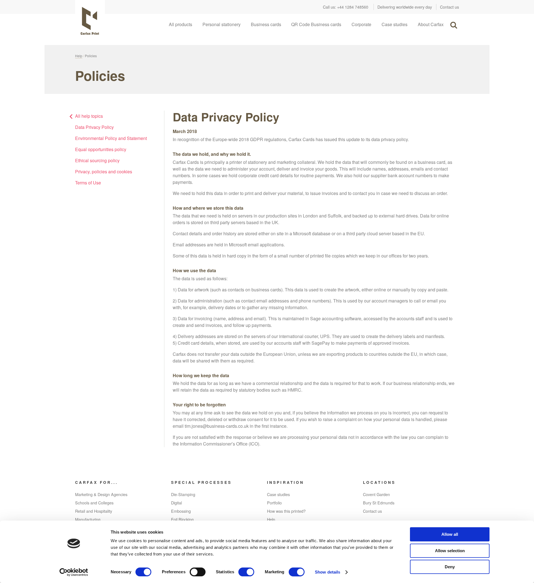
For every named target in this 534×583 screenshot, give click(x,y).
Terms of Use (88, 182)
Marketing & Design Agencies (101, 494)
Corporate (361, 24)
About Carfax (431, 24)
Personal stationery (221, 24)
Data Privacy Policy (95, 127)
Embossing (181, 511)
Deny (450, 566)
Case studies (394, 24)
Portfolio (274, 503)
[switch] (198, 571)
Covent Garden (376, 494)
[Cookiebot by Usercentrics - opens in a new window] (74, 572)
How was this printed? (286, 511)
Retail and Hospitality (93, 511)
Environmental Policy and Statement (111, 138)
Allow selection (450, 550)
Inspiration (285, 482)
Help (78, 55)
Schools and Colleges (94, 503)
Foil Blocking (182, 519)
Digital (176, 503)
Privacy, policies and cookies (103, 171)
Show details (327, 572)
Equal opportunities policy (100, 149)
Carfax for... (96, 482)
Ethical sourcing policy (97, 160)
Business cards (266, 24)
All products (180, 24)
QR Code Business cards (316, 24)
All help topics (89, 116)
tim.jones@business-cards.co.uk (217, 426)
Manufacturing (87, 519)
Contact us (449, 7)
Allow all (449, 534)
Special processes (201, 482)
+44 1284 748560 (352, 7)
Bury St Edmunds (378, 503)
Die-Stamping (183, 494)
